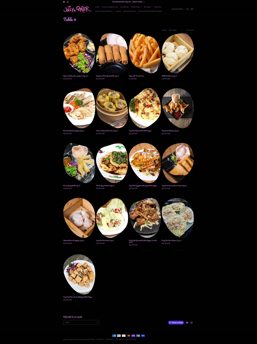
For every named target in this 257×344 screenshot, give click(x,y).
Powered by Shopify (89, 339)
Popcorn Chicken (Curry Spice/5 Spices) (75, 76)
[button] (136, 7)
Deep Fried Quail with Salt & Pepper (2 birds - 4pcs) (143, 241)
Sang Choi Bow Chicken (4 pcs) (171, 240)
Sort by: (164, 30)
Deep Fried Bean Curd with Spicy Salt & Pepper (77, 297)
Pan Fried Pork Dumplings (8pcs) (73, 131)
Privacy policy (109, 339)
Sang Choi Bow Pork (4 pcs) (105, 240)
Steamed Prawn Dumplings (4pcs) (73, 240)
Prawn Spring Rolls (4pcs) (71, 185)
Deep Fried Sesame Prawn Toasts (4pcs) (174, 185)
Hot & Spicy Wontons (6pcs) (105, 185)
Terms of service (119, 339)
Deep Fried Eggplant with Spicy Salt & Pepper (143, 185)
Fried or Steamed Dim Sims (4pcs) (107, 131)
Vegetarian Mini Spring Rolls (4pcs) (107, 76)
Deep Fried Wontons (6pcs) (170, 131)
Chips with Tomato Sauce (136, 76)
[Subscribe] (97, 322)
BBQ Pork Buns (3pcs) (169, 76)
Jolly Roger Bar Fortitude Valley (75, 339)
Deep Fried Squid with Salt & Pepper (140, 131)
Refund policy (100, 339)
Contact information (130, 339)
